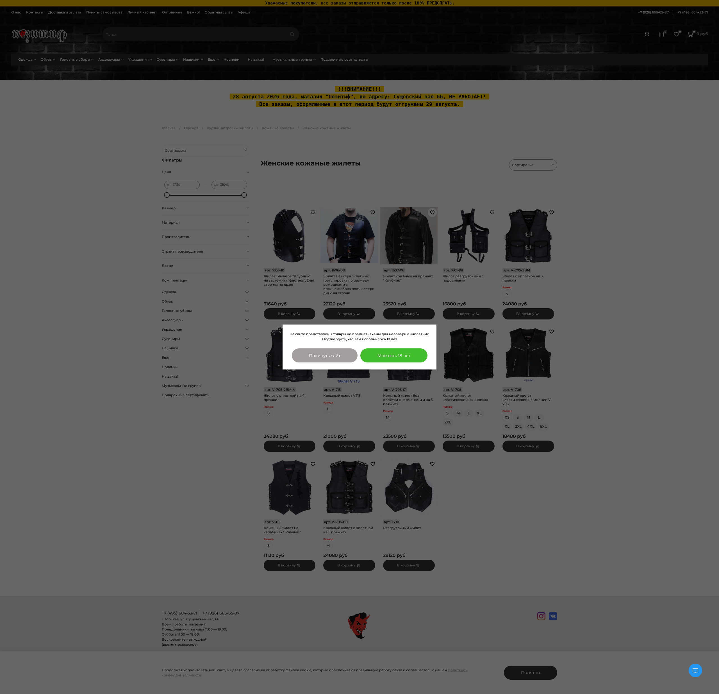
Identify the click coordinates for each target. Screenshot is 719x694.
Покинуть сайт (324, 355)
